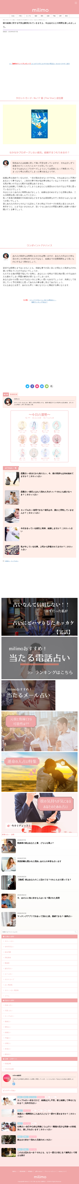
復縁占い (8, 1021)
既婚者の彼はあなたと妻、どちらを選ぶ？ (35, 843)
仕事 (60, 16)
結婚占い (7, 561)
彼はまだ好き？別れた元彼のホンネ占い (34, 1140)
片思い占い (9, 1010)
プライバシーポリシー (50, 1171)
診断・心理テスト (11, 1059)
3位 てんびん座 (48, 418)
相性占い (8, 1027)
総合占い (8, 1054)
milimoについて (62, 1171)
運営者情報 (22, 1171)
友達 (66, 16)
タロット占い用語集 (12, 990)
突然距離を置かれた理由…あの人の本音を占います (39, 861)
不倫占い (8, 1038)
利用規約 (30, 1171)
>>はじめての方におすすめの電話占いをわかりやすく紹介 (39, 64)
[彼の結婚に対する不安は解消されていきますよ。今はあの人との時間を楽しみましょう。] (42, 386)
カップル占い (14, 561)
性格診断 (8, 1063)
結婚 (48, 16)
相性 (42, 16)
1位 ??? (27, 418)
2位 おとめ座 (36, 418)
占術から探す (9, 936)
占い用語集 (9, 985)
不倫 (54, 16)
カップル (28, 16)
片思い (21, 16)
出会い (13, 16)
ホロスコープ (9, 979)
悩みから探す (9, 1000)
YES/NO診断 (9, 1069)
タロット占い (9, 941)
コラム (7, 996)
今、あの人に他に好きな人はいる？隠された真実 (38, 898)
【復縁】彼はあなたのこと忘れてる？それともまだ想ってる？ (44, 879)
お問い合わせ (38, 1171)
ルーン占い (9, 974)
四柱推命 (8, 957)
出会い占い (9, 1005)
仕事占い (8, 1043)
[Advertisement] (39, 47)
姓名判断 (8, 952)
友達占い (8, 1049)
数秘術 (7, 963)
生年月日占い (9, 947)
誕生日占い (9, 968)
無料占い (14, 1171)
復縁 (36, 16)
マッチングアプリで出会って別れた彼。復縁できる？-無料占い (44, 916)
